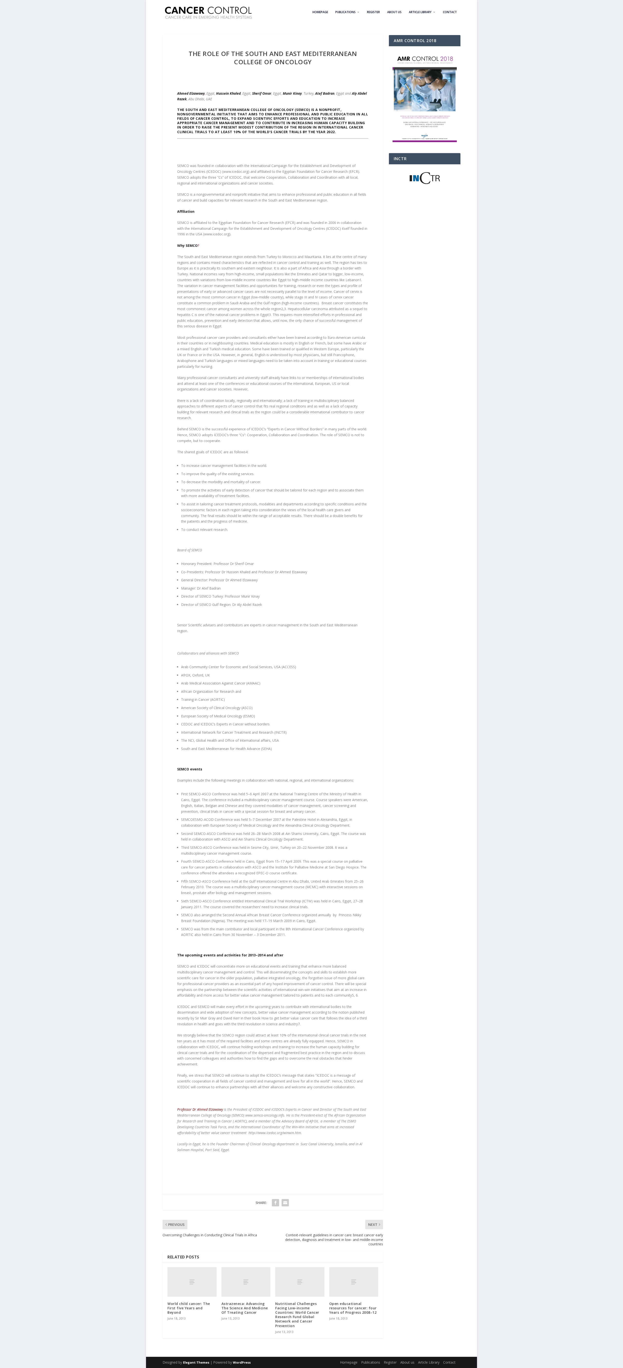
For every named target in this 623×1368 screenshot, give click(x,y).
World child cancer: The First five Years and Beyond (188, 1308)
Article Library (420, 12)
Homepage (320, 12)
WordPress (242, 1362)
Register (373, 12)
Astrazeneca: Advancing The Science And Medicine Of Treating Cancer (244, 1308)
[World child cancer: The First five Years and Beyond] (192, 1282)
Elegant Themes (196, 1362)
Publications (345, 12)
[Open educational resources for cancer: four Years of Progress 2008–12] (353, 1282)
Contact (450, 12)
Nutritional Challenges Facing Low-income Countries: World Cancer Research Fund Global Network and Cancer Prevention (297, 1314)
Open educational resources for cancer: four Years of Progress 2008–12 (353, 1308)
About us (394, 12)
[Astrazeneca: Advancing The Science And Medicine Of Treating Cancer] (246, 1282)
